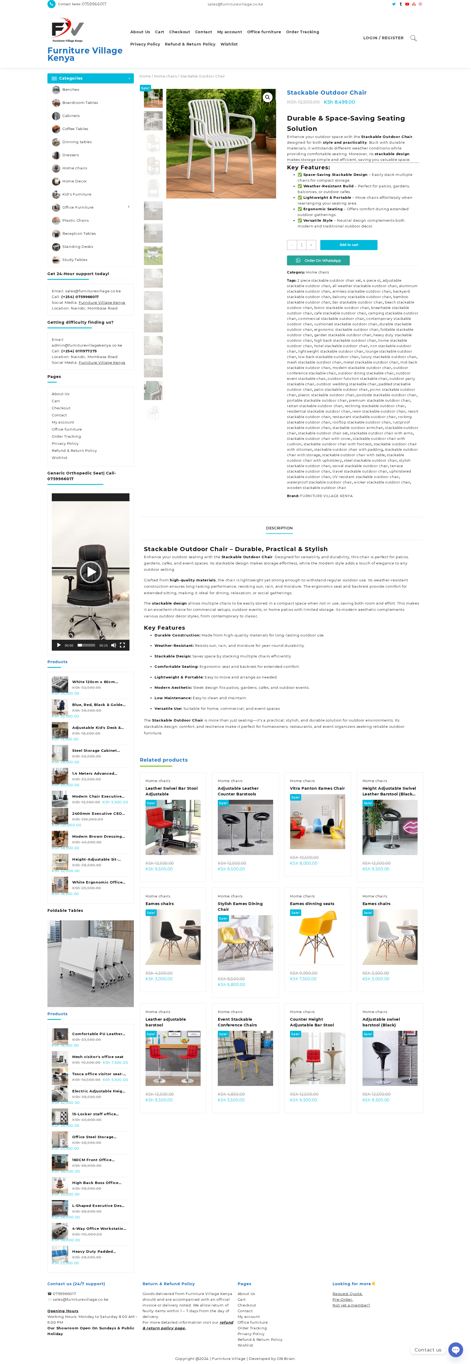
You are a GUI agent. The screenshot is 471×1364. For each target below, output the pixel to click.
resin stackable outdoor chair (379, 411)
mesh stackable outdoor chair (314, 362)
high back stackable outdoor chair (345, 340)
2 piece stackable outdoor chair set (329, 280)
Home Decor (74, 181)
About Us (61, 394)
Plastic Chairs (75, 220)
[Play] (59, 645)
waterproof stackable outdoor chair (319, 482)
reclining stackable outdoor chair (375, 406)
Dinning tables (77, 142)
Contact (59, 415)
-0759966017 (93, 4)
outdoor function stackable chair (357, 379)
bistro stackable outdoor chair (341, 308)
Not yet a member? (351, 1305)
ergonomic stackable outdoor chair (346, 330)
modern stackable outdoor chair (362, 368)
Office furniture (67, 429)
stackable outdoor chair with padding (348, 449)
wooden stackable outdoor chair (316, 488)
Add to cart (349, 245)
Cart (56, 401)
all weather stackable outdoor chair (365, 286)
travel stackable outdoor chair (360, 471)
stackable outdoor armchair (358, 428)
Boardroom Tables (80, 102)
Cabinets (71, 115)
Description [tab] (279, 528)
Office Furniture (78, 207)
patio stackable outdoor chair (341, 389)
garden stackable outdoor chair (343, 335)
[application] (90, 572)
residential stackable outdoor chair (319, 411)
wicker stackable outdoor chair (382, 482)
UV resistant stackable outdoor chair (366, 477)
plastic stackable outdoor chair (326, 395)
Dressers (70, 155)
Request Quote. (348, 1293)
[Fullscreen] (122, 645)
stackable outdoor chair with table (353, 455)
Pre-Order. (343, 1299)
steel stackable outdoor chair (370, 460)
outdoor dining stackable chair (366, 373)
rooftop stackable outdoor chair (362, 422)
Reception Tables (79, 233)
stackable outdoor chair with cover (319, 439)
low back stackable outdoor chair (328, 357)
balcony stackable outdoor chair (362, 297)
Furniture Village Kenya (85, 54)
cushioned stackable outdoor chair (346, 324)
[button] (91, 572)
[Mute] (113, 645)
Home (145, 76)
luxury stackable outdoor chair (388, 357)
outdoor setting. (159, 569)
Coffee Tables (75, 129)
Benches (70, 89)
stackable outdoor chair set (323, 433)
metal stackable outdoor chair (370, 362)
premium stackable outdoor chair (379, 400)
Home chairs (74, 168)
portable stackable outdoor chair (317, 400)
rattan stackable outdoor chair (315, 406)
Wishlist (60, 457)
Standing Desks (77, 246)
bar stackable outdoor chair (358, 302)
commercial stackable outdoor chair (331, 319)
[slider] (86, 645)
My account (63, 422)
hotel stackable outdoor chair (341, 346)
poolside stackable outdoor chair (386, 395)
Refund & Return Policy (74, 450)
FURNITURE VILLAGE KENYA (326, 496)
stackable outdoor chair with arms (381, 433)
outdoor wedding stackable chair (346, 384)
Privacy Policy (65, 443)
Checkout (61, 408)
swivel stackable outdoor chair (360, 466)
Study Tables (74, 259)
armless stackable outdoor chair (362, 291)
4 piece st (372, 280)
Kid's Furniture (77, 194)
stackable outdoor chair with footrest (338, 444)
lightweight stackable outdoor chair (331, 351)
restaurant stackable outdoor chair (364, 417)
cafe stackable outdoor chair (340, 313)
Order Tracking (66, 436)
